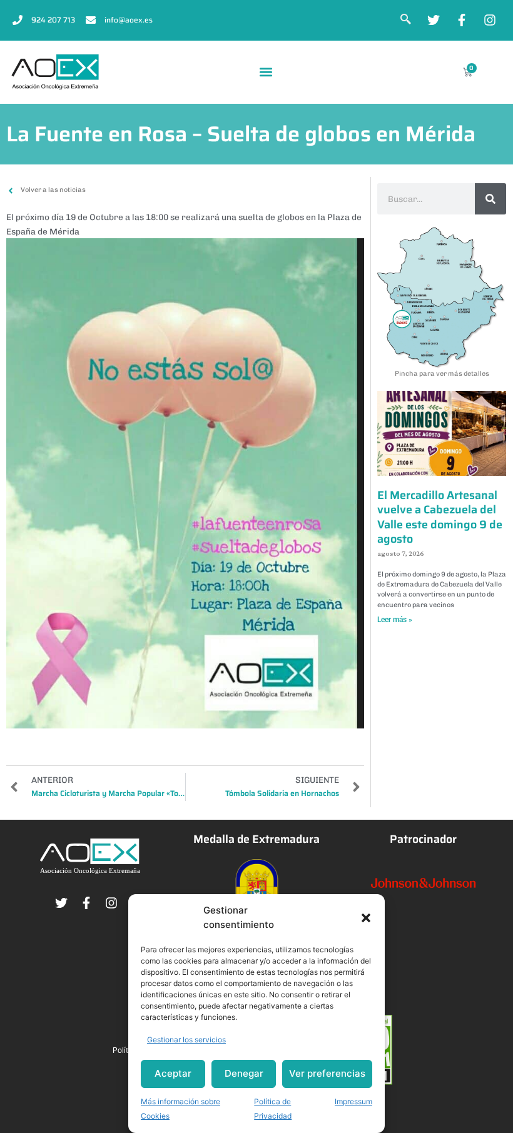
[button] (366, 918)
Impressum (353, 1101)
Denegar (244, 1073)
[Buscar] (490, 198)
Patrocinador (423, 839)
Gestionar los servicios (186, 1039)
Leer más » (394, 619)
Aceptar (173, 1073)
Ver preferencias (327, 1073)
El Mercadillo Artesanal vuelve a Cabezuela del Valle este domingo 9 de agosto (439, 517)
